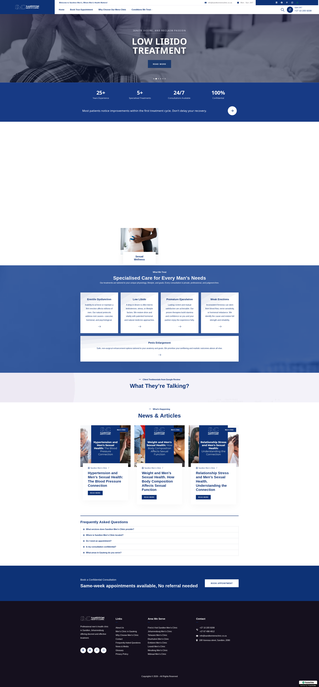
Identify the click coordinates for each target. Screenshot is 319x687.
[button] (159, 529)
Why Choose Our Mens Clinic (112, 10)
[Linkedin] (276, 2)
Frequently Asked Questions (128, 643)
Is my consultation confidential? (101, 547)
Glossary (119, 650)
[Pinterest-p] (287, 2)
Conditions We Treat (141, 10)
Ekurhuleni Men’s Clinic (158, 639)
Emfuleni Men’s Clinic (157, 643)
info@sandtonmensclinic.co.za (220, 3)
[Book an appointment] (232, 110)
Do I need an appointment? (99, 541)
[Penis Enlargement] (159, 355)
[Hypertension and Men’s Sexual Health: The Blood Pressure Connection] (105, 446)
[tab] (154, 78)
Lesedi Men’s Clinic (156, 646)
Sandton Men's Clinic (98, 468)
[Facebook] (281, 2)
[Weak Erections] (220, 326)
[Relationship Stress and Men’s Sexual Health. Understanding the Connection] (213, 446)
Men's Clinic (121, 430)
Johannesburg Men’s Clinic (160, 631)
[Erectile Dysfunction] (99, 326)
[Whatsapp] (297, 2)
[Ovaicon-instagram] (292, 2)
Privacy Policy (122, 654)
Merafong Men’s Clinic (158, 650)
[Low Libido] (139, 326)
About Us (120, 628)
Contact (119, 639)
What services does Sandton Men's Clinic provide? (110, 529)
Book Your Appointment (81, 10)
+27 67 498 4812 (207, 631)
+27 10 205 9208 (303, 10)
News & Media (122, 646)
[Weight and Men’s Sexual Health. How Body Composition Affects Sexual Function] (159, 446)
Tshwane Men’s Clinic (157, 635)
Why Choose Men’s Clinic (127, 635)
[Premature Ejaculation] (179, 326)
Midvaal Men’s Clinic (157, 654)
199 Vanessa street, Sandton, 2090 (214, 640)
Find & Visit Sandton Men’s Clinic (162, 628)
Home (61, 10)
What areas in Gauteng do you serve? (103, 553)
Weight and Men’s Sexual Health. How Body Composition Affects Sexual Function (158, 481)
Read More (159, 71)
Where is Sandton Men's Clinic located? (104, 535)
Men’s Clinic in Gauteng (126, 631)
